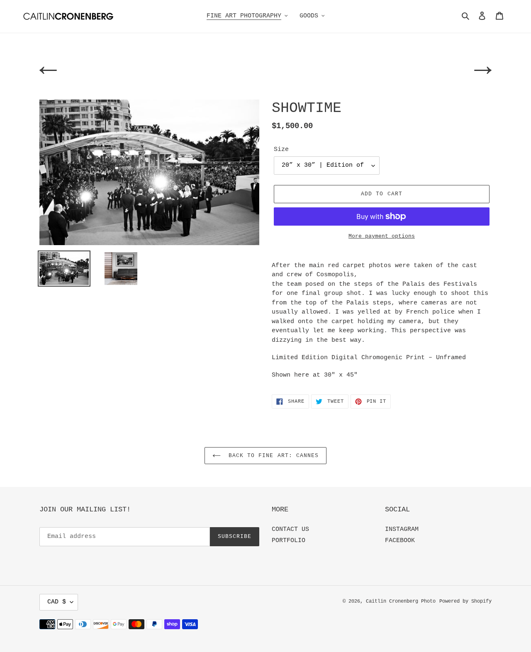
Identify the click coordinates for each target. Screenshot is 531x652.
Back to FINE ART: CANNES (272, 456)
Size (281, 149)
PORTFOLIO (288, 540)
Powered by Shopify (465, 601)
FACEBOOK (400, 540)
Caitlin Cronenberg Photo (401, 601)
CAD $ (56, 602)
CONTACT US (290, 529)
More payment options (381, 236)
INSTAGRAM (402, 529)
